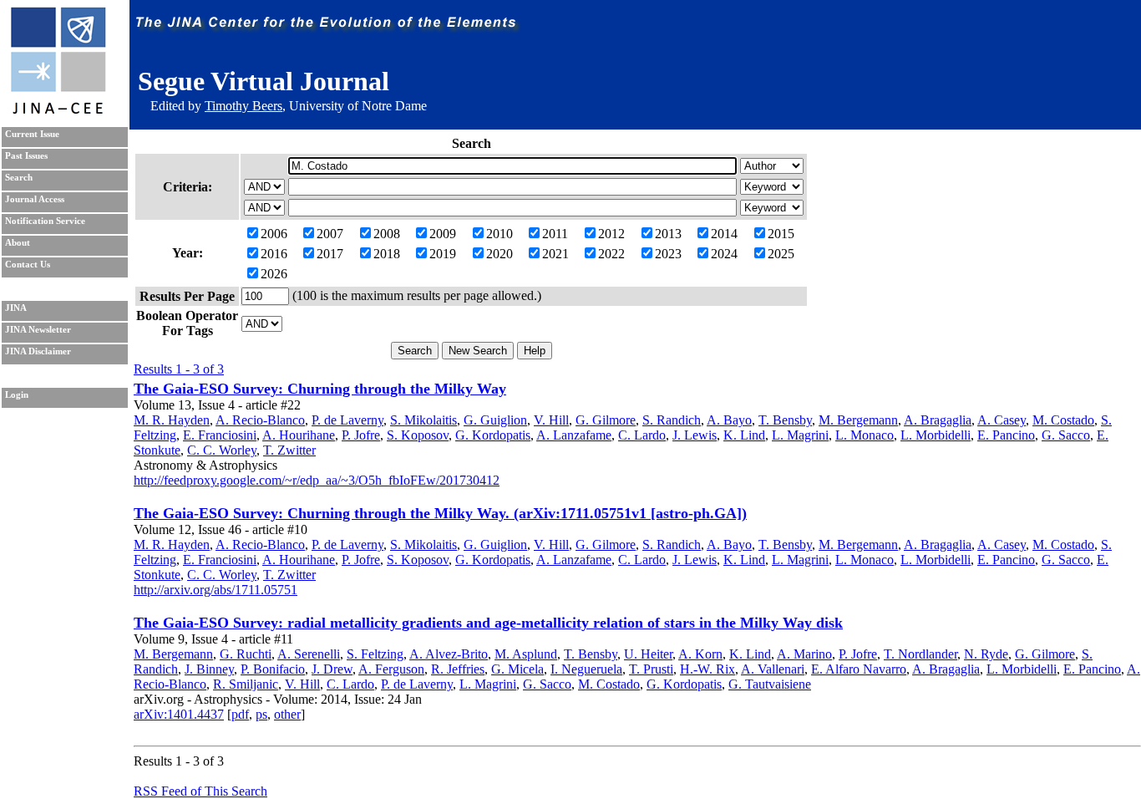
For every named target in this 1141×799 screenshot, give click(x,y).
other (287, 714)
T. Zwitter (289, 450)
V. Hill (551, 420)
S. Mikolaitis (423, 420)
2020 (499, 254)
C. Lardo (642, 435)
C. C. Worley (221, 450)
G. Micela (517, 669)
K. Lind (744, 435)
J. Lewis (694, 435)
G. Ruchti (245, 654)
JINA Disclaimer (38, 351)
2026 (274, 274)
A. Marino (804, 654)
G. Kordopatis (492, 435)
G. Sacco (1066, 435)
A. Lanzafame (573, 435)
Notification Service (45, 221)
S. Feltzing (375, 654)
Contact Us (27, 264)
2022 (611, 254)
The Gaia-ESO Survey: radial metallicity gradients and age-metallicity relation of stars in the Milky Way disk (488, 622)
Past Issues (26, 155)
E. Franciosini (219, 435)
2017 (330, 254)
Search (19, 177)
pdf (240, 714)
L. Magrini (800, 435)
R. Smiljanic (245, 684)
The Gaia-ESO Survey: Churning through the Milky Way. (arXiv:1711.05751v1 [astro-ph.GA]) (440, 513)
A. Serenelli (308, 654)
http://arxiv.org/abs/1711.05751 (215, 590)
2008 (386, 233)
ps (261, 714)
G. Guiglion (495, 420)
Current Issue (32, 134)
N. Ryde (986, 654)
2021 (555, 254)
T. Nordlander (920, 654)
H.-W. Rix (707, 669)
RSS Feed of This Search (200, 791)
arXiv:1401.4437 (179, 714)
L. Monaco (864, 435)
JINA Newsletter (38, 329)
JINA (16, 308)
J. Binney (209, 669)
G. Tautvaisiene (769, 684)
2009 (442, 233)
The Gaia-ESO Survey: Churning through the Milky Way (320, 388)
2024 (724, 254)
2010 (499, 233)
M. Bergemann (858, 420)
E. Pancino (1006, 435)
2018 (386, 254)
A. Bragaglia (937, 420)
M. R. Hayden (172, 420)
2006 (274, 233)
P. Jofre (361, 435)
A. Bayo (729, 420)
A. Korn (700, 654)
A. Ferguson (391, 669)
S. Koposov (418, 435)
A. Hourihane (298, 435)
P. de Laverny (347, 420)
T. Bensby (785, 420)
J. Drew (332, 669)
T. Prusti (651, 669)
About (17, 242)
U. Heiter (648, 654)
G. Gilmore (606, 420)
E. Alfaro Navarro (858, 669)
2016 (274, 254)
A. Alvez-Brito (448, 654)
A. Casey (1001, 420)
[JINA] (57, 111)
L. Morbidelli (935, 435)
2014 (724, 233)
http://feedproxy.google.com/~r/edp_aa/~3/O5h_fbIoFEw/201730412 (317, 480)
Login (16, 395)
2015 (781, 233)
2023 (668, 254)
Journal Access (34, 199)
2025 (781, 254)
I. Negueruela (586, 669)
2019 (442, 254)
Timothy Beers (243, 106)
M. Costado (1063, 420)
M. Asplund (525, 654)
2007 (330, 233)
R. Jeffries (457, 669)
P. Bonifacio (273, 669)
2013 (668, 233)
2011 (555, 233)
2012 (611, 233)
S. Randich (671, 420)
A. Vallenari (772, 669)
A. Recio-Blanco (260, 420)
